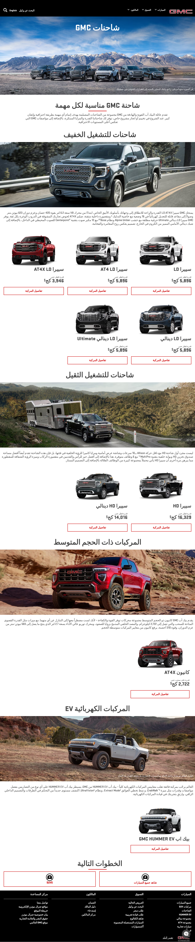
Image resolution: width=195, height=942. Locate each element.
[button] (111, 216)
